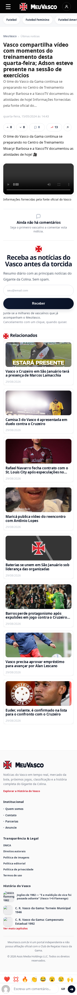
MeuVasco (10, 36)
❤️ (7, 979)
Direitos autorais (14, 851)
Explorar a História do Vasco (21, 791)
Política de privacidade (18, 869)
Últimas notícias (30, 36)
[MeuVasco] (38, 6)
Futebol (11, 20)
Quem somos (14, 809)
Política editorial (14, 863)
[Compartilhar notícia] (67, 127)
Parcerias (11, 821)
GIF (63, 989)
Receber (38, 303)
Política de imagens (16, 857)
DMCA (7, 845)
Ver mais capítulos (15, 928)
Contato (10, 815)
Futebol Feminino (37, 20)
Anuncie (11, 827)
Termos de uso (12, 875)
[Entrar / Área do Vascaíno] (66, 6)
